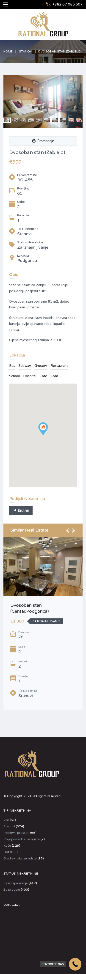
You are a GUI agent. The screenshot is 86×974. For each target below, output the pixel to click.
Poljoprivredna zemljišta (21, 839)
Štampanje (45, 141)
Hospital (29, 376)
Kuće (7, 846)
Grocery (40, 366)
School (14, 376)
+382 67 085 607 (68, 4)
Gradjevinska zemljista (20, 858)
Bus (12, 366)
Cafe (43, 376)
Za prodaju (11, 890)
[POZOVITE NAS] (75, 964)
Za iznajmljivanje (15, 883)
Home (8, 51)
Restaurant (59, 366)
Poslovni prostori (16, 833)
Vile (6, 820)
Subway (25, 366)
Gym (54, 376)
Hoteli (8, 852)
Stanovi (26, 51)
